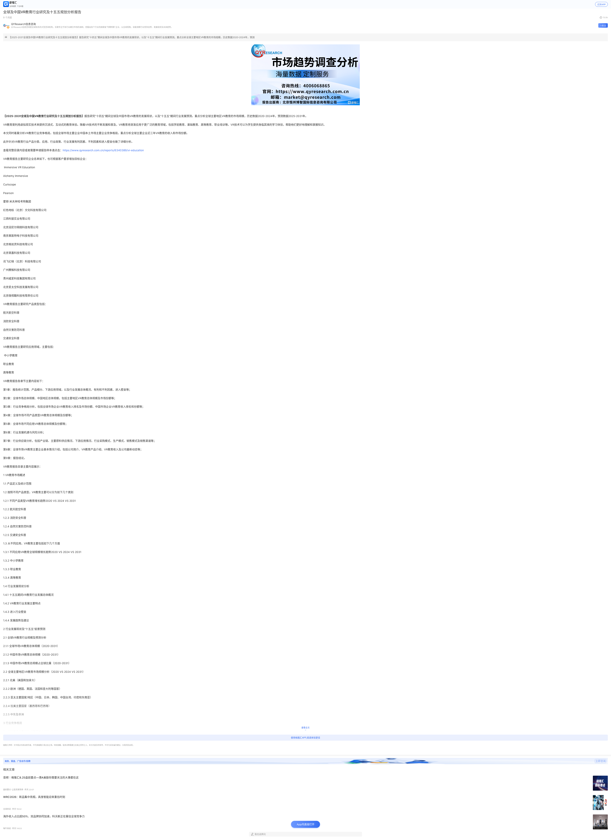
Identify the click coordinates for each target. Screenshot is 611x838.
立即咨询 (600, 761)
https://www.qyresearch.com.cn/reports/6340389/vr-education (103, 150)
